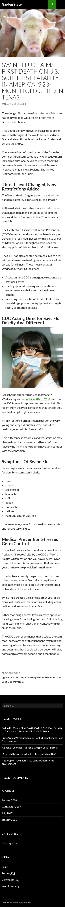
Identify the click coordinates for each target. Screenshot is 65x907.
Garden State (12, 4)
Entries (8, 873)
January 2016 (9, 819)
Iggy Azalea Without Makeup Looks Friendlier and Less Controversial (32, 677)
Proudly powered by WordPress (17, 902)
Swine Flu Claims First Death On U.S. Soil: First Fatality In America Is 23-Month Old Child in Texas (32, 730)
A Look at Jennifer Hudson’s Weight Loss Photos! (30, 747)
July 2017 (7, 813)
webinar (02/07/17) (38, 399)
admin (23, 104)
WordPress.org (10, 886)
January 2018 (9, 800)
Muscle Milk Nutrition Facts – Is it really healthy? (29, 754)
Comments (10, 879)
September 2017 (11, 806)
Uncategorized (10, 843)
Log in (5, 866)
